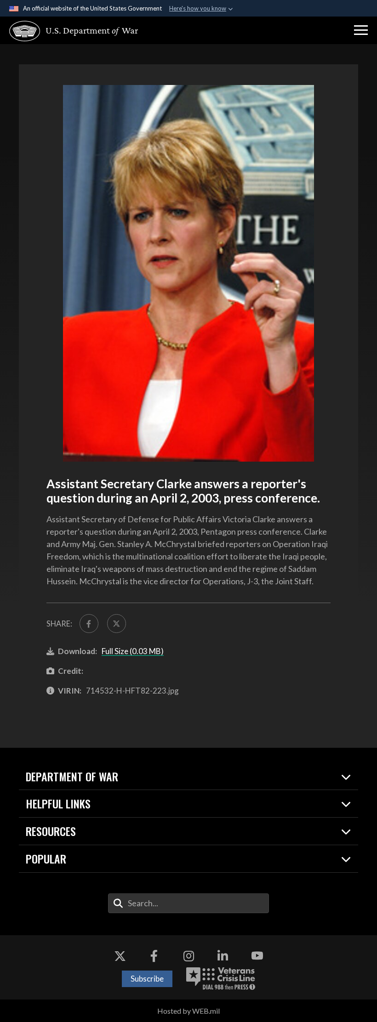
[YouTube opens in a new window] (257, 955)
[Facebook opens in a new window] (154, 955)
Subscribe (147, 978)
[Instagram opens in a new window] (188, 955)
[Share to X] (116, 623)
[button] (361, 30)
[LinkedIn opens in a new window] (222, 955)
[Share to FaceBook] (89, 623)
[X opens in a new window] (120, 955)
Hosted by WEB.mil (188, 1010)
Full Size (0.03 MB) (133, 651)
